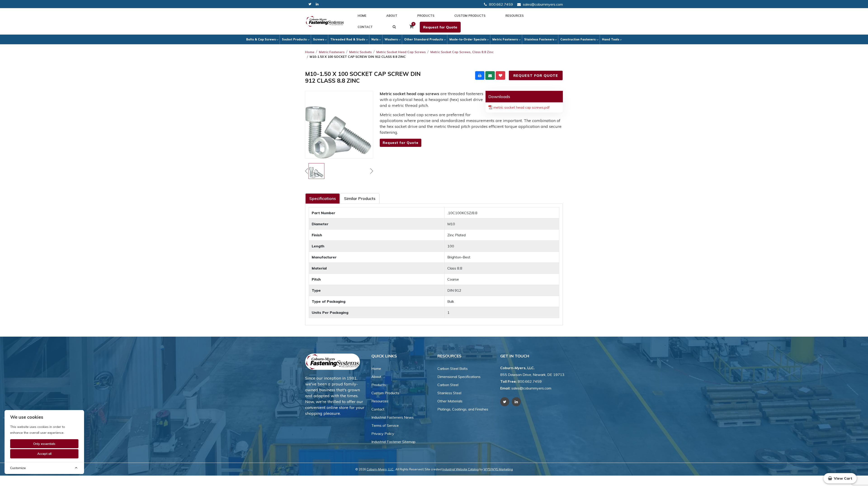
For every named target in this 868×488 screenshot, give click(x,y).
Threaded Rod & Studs (347, 39)
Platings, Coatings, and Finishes (462, 409)
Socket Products (294, 39)
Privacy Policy (382, 433)
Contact (365, 27)
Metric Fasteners (505, 39)
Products (425, 15)
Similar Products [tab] (359, 198)
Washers (391, 39)
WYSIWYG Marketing (498, 469)
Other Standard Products (423, 39)
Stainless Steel (449, 393)
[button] (840, 478)
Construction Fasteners (578, 39)
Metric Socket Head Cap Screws (401, 52)
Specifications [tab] (322, 198)
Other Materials (449, 401)
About (391, 15)
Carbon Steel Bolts (452, 368)
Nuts (374, 39)
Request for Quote (440, 27)
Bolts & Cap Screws (261, 39)
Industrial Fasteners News (392, 417)
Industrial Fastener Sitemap (393, 441)
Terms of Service (385, 425)
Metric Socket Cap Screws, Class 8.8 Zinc (461, 52)
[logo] (324, 21)
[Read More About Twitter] (310, 4)
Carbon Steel (447, 384)
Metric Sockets (360, 52)
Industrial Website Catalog (460, 469)
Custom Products (470, 15)
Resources (514, 15)
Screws (318, 39)
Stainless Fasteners (539, 39)
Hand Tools (610, 39)
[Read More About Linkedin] (317, 4)
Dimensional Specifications (459, 376)
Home (362, 15)
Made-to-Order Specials (467, 39)
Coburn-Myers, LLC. (380, 469)
